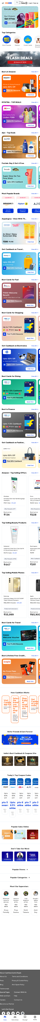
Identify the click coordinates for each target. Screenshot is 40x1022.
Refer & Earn (15, 1020)
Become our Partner (7, 1004)
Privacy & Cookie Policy (20, 981)
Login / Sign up (33, 3)
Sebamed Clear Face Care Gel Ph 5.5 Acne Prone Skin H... (14, 549)
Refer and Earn (5, 996)
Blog (1, 985)
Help (23, 3)
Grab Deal (31, 95)
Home (5, 1020)
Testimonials (4, 989)
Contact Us (18, 1000)
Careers (2, 1000)
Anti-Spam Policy (18, 985)
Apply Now (30, 305)
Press (2, 981)
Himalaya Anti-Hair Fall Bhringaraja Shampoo (14, 499)
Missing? (25, 1020)
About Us (3, 976)
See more (6, 905)
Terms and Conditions (20, 976)
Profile (35, 1019)
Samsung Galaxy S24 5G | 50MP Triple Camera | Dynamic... (14, 599)
